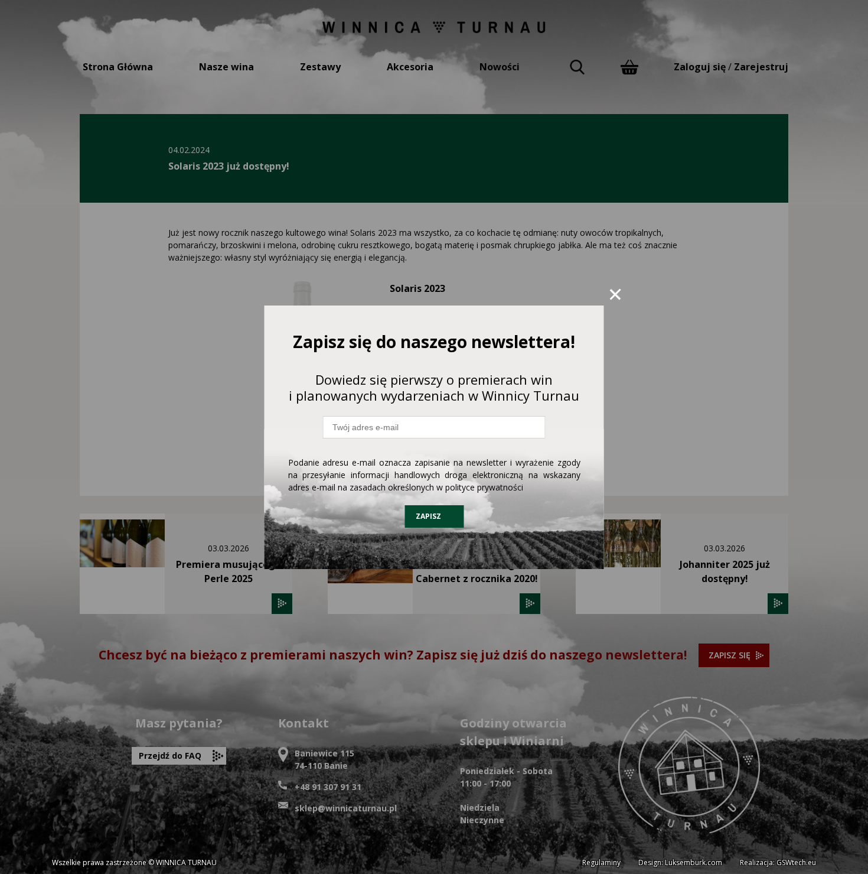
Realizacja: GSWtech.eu (778, 862)
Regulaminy (601, 862)
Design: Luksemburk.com (680, 862)
